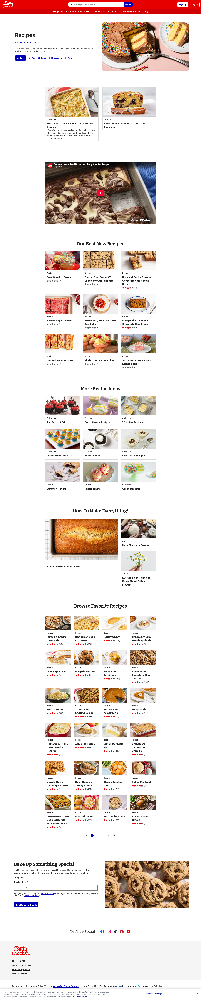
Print (70, 58)
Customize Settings (154, 993)
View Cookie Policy (79, 996)
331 (108, 835)
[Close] (197, 993)
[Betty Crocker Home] (8, 4)
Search (128, 4)
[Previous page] (87, 835)
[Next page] (113, 835)
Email (43, 58)
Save (22, 58)
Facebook (57, 58)
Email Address (21, 882)
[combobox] (98, 4)
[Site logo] (22, 951)
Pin (33, 58)
